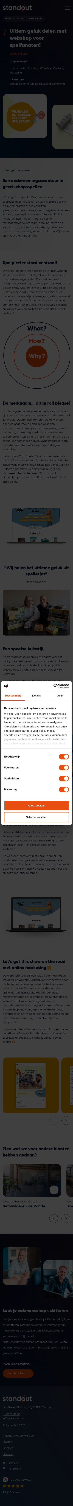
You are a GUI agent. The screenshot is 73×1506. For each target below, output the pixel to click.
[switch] (64, 767)
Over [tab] (60, 695)
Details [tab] (36, 695)
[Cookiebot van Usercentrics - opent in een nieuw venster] (53, 686)
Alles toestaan (36, 805)
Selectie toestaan (36, 817)
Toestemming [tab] (13, 695)
